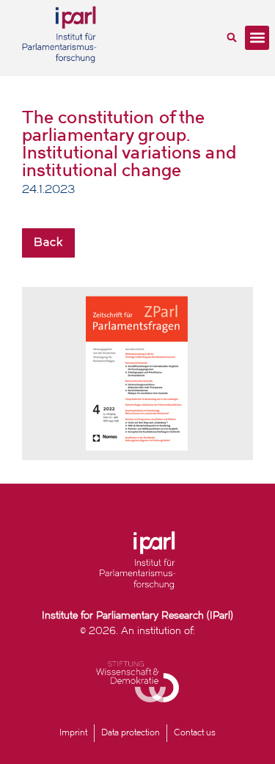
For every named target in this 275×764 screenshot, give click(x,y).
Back (48, 243)
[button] (232, 37)
